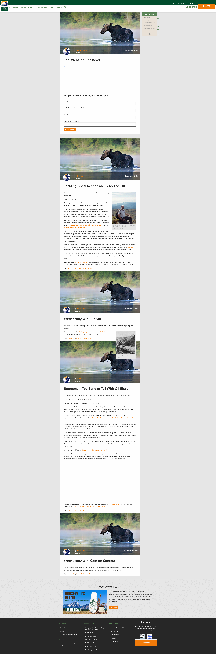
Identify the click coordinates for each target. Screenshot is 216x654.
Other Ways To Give (91, 646)
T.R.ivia (78, 338)
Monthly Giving (90, 633)
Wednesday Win (86, 338)
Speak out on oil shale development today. (96, 450)
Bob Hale (80, 176)
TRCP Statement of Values (68, 635)
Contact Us (181, 3)
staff (91, 268)
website (130, 247)
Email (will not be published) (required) (74, 108)
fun (74, 338)
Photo (78, 574)
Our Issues (14, 7)
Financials (114, 638)
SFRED (82, 510)
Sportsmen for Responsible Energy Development (89, 506)
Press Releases (65, 628)
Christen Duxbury (82, 50)
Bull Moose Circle (91, 643)
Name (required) (68, 101)
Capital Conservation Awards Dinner (69, 644)
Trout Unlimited (115, 504)
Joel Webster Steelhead (150, 17)
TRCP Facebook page (107, 332)
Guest (79, 378)
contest (70, 338)
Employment (115, 635)
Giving (52, 7)
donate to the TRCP (81, 262)
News (59, 7)
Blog (173, 3)
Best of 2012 (72, 268)
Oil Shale (76, 510)
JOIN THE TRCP (191, 7)
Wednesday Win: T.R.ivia (150, 25)
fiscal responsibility (83, 268)
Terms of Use (115, 631)
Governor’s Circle (91, 640)
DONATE (206, 6)
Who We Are (42, 7)
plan (67, 444)
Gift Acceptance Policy (92, 650)
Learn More (114, 607)
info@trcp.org (82, 332)
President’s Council (91, 636)
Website (66, 114)
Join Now (146, 643)
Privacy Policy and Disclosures (121, 628)
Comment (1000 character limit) (72, 121)
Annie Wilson (81, 309)
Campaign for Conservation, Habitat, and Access (94, 628)
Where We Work (28, 7)
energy (70, 510)
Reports (62, 631)
